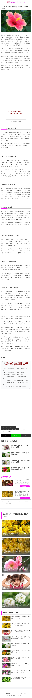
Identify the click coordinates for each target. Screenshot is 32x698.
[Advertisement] (16, 88)
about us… (8, 693)
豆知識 (9, 431)
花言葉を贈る (12, 427)
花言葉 (4, 431)
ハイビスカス (24, 429)
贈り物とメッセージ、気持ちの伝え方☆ (11, 429)
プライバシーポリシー (23, 693)
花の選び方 (5, 427)
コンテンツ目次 (15, 121)
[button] (26, 435)
